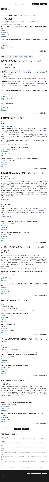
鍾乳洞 (18, 210)
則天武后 (15, 56)
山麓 (44, 192)
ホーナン (13, 181)
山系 (14, 183)
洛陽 (17, 71)
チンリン (10, 183)
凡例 (19, 24)
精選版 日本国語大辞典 (9, 61)
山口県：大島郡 (5, 126)
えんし (20, 56)
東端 (17, 183)
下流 (4, 185)
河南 (5, 21)
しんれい (5, 183)
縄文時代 (41, 210)
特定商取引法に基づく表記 (36, 473)
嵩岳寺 (25, 56)
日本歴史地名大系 (7, 118)
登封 (22, 181)
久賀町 (43, 130)
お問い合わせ (44, 473)
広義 (45, 181)
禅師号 (38, 83)
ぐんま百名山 (8, 56)
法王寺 (25, 72)
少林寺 (41, 72)
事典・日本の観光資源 (8, 300)
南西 (12, 21)
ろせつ (30, 56)
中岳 (27, 21)
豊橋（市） (9, 216)
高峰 (25, 186)
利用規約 (28, 473)
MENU (2, 1)
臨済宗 (18, 81)
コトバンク (7, 4)
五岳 (27, 183)
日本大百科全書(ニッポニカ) (10, 173)
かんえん (6, 195)
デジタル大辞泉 (6, 15)
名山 (24, 71)
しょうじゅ (13, 212)
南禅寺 (3, 83)
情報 (17, 24)
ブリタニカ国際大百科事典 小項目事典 (14, 339)
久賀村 (12, 134)
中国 (2, 21)
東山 (9, 76)
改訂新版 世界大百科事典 (10, 247)
